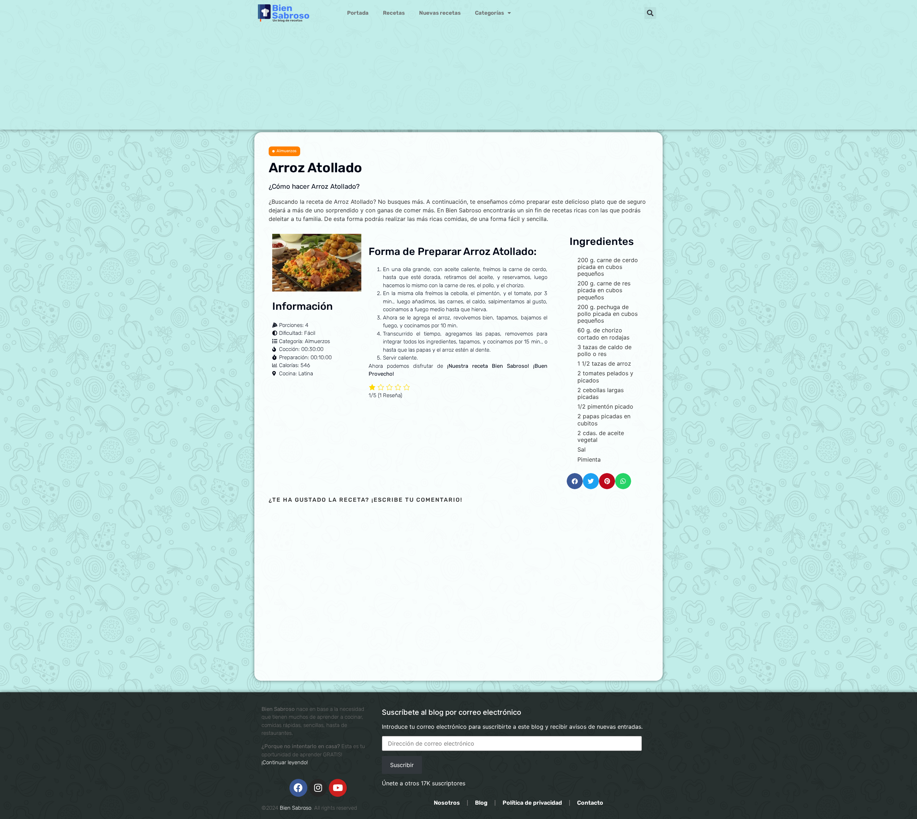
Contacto (590, 802)
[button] (650, 13)
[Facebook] (298, 788)
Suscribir (402, 765)
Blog (481, 802)
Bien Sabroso (295, 808)
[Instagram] (318, 788)
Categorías (489, 13)
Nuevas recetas (440, 13)
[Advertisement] (458, 79)
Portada (358, 13)
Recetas (394, 13)
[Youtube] (338, 788)
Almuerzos (287, 151)
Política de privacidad (532, 802)
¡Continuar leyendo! (284, 762)
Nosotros (447, 802)
